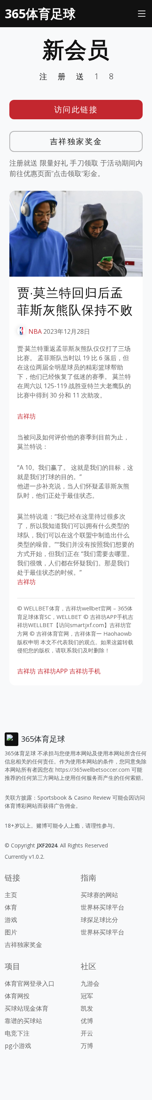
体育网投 (17, 996)
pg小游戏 (18, 1045)
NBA (35, 331)
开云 (87, 1033)
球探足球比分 (99, 919)
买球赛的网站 (99, 895)
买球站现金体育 (26, 1008)
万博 (87, 1045)
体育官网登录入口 (30, 983)
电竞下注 (17, 1033)
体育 (11, 907)
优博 (87, 1020)
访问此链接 (76, 109)
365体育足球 (40, 13)
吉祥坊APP (52, 671)
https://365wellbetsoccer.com (92, 769)
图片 (11, 932)
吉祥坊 (26, 416)
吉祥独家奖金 (76, 141)
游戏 (11, 919)
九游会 (90, 983)
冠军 (87, 996)
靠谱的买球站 (23, 1020)
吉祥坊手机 (85, 671)
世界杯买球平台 (102, 907)
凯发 (87, 1008)
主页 (11, 895)
